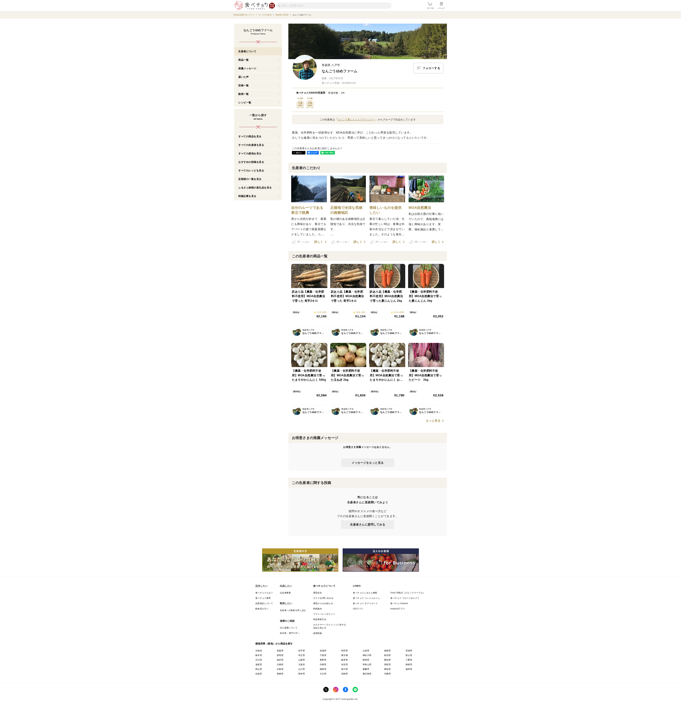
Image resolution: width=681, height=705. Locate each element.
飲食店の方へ (261, 609)
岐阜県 (344, 660)
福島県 (387, 650)
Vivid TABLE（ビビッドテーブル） (407, 593)
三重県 (409, 660)
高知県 (387, 669)
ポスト (299, 153)
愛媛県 (366, 669)
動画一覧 (243, 94)
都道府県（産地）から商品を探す (274, 643)
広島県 (280, 669)
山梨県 (301, 660)
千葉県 (323, 655)
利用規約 (317, 609)
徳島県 (323, 669)
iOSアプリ (358, 609)
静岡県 (366, 660)
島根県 (409, 664)
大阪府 (301, 664)
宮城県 (323, 650)
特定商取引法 (319, 619)
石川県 (258, 660)
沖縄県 (387, 674)
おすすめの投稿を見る (251, 162)
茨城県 (409, 650)
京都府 (280, 664)
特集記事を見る (247, 196)
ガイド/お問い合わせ (323, 598)
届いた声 (243, 76)
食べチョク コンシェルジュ (366, 598)
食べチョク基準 (263, 598)
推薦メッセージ (247, 68)
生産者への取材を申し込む (293, 610)
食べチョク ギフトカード (365, 603)
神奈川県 (367, 655)
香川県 (344, 669)
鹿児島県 (367, 674)
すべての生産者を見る (251, 144)
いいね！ (303, 241)
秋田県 (344, 650)
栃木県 (258, 655)
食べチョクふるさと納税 (365, 593)
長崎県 (280, 674)
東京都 (344, 655)
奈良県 (344, 664)
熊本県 (301, 674)
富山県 (409, 655)
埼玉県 (301, 655)
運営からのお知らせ (323, 603)
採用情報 (317, 633)
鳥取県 (387, 664)
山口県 (301, 669)
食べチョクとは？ (264, 593)
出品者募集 (285, 593)
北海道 (258, 650)
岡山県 (258, 669)
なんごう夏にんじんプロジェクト (356, 119)
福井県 (280, 660)
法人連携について (288, 628)
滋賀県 (258, 664)
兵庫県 (323, 664)
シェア (314, 153)
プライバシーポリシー (324, 614)
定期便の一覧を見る (250, 179)
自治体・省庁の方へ (290, 633)
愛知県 (387, 660)
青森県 (280, 650)
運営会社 (317, 593)
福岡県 (409, 669)
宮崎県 (344, 674)
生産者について (247, 51)
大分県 (323, 674)
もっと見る (433, 420)
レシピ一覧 (244, 102)
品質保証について (264, 603)
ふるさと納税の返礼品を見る (255, 187)
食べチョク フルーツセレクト (405, 598)
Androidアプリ (397, 609)
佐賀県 (258, 674)
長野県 (323, 660)
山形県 (366, 650)
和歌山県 (367, 664)
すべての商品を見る (250, 136)
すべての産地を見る (250, 153)
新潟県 (387, 655)
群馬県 (280, 655)
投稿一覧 (243, 85)
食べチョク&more (399, 603)
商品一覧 (243, 59)
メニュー (441, 8)
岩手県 (301, 650)
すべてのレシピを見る (251, 170)
